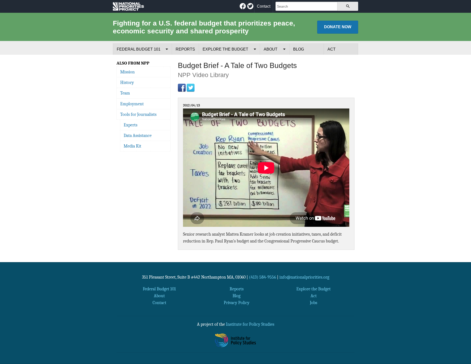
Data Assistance (138, 135)
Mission (127, 71)
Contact (263, 6)
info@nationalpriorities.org (304, 277)
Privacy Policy (236, 302)
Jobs (313, 302)
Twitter (191, 88)
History (127, 82)
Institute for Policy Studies (250, 324)
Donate (337, 27)
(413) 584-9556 (262, 277)
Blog (298, 49)
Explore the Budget (225, 49)
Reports (185, 49)
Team (125, 93)
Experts (130, 124)
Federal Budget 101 (138, 49)
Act (331, 49)
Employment (132, 103)
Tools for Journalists (138, 114)
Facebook (182, 88)
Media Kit (132, 146)
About (270, 49)
